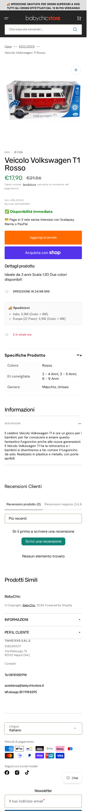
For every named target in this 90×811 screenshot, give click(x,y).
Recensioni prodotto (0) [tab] (23, 501)
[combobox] (43, 29)
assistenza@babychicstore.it (24, 682)
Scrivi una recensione (43, 537)
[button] (6, 18)
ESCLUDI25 (27, 46)
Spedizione (29, 180)
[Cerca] (76, 29)
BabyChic (29, 602)
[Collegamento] (43, 5)
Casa (8, 46)
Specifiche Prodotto (43, 351)
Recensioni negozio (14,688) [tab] (66, 501)
